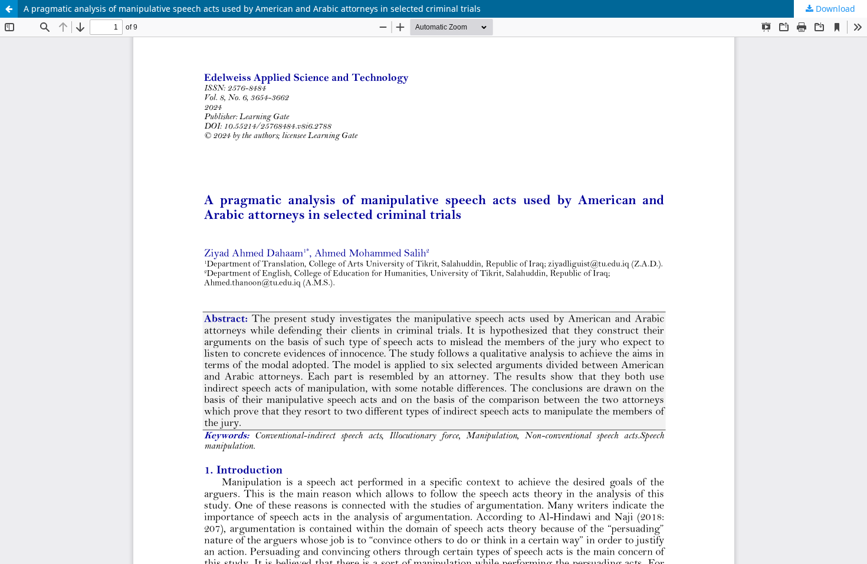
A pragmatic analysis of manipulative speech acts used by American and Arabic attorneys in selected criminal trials (252, 8)
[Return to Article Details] (9, 9)
